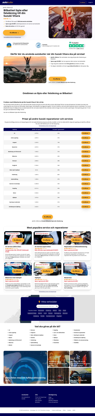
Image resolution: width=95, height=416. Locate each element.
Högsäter (59, 316)
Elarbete (33, 337)
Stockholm (41, 310)
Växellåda (76, 342)
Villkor (64, 410)
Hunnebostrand (50, 316)
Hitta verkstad (38, 400)
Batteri (10, 337)
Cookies (69, 410)
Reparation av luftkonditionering (75, 247)
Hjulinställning (34, 342)
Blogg (50, 397)
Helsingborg (57, 313)
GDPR (74, 410)
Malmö (55, 310)
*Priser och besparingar (40, 397)
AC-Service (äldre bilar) (13, 247)
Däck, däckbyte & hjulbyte (37, 335)
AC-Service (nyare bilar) (43, 247)
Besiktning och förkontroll (15, 340)
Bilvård (10, 345)
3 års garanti (38, 398)
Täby (60, 310)
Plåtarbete (56, 340)
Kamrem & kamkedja (36, 345)
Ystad (64, 310)
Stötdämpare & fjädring (79, 337)
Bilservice (11, 342)
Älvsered (65, 313)
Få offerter (82, 2)
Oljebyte (38, 278)
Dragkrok (33, 332)
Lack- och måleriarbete (59, 332)
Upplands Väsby (32, 313)
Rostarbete (56, 342)
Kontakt (23, 398)
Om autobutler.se (26, 397)
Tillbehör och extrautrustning (81, 340)
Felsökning (33, 340)
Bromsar (33, 330)
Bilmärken (37, 402)
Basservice (68, 278)
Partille (42, 316)
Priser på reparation (53, 402)
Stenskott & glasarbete (79, 332)
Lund (45, 313)
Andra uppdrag (12, 332)
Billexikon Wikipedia (53, 400)
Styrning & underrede (79, 335)
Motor (55, 335)
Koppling (56, 330)
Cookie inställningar (56, 410)
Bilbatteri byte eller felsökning (18, 112)
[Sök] (57, 306)
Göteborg (48, 310)
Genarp (50, 313)
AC (9, 330)
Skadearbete (77, 330)
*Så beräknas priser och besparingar (12, 37)
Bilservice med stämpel (13, 278)
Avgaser (11, 335)
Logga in (90, 2)
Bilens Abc (51, 398)
